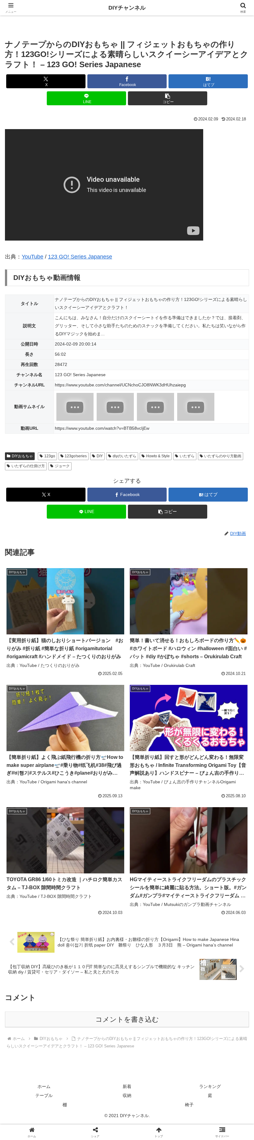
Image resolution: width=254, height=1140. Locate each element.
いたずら (187, 456)
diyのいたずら (124, 456)
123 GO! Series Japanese (80, 257)
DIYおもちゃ (22, 456)
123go (49, 456)
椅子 (189, 1104)
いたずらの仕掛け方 (28, 466)
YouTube (32, 257)
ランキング (210, 1086)
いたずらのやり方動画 (222, 456)
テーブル (44, 1095)
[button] (167, 98)
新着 (127, 1086)
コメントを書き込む (127, 1019)
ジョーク (62, 466)
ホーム (43, 1086)
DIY (100, 456)
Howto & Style (158, 456)
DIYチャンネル (127, 8)
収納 (127, 1095)
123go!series (76, 456)
